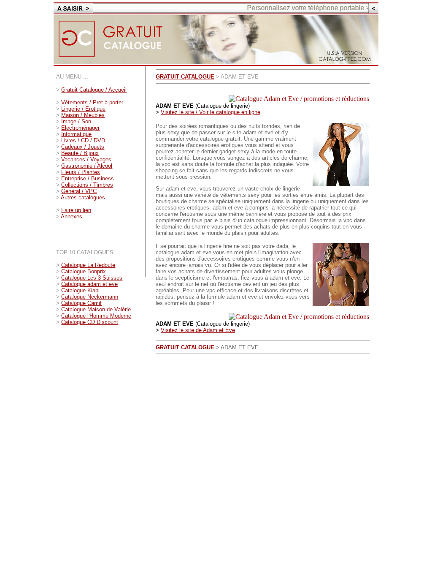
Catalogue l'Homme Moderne (96, 316)
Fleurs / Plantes (80, 172)
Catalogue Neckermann (89, 297)
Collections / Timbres (87, 185)
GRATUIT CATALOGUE (185, 76)
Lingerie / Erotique (83, 109)
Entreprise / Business (87, 178)
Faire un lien (76, 210)
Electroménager (80, 128)
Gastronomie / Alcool (86, 166)
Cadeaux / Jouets (82, 147)
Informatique (76, 134)
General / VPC (79, 191)
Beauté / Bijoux (80, 153)
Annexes (71, 216)
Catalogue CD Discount (89, 322)
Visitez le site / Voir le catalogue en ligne (210, 112)
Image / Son (76, 121)
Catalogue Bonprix (83, 271)
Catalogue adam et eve (89, 284)
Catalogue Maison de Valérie (96, 309)
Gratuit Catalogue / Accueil (94, 90)
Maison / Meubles (83, 115)
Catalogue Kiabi (80, 290)
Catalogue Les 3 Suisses (91, 278)
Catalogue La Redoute (88, 265)
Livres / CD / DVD (83, 140)
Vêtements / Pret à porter (92, 102)
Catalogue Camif (81, 303)
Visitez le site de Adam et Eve (198, 330)
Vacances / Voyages (86, 159)
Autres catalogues (83, 197)
